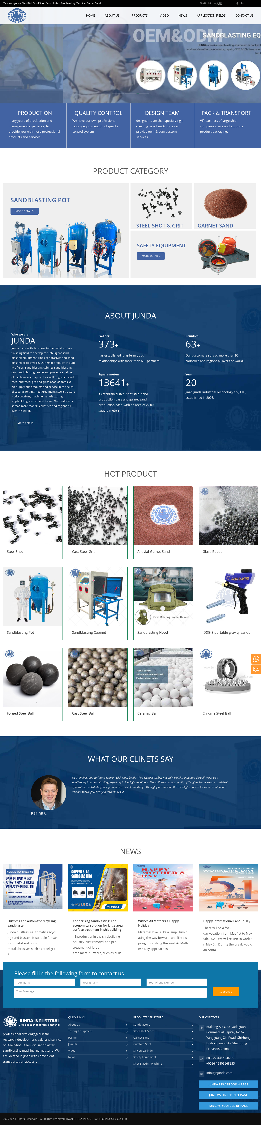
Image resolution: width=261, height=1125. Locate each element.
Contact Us (244, 15)
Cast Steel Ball (83, 713)
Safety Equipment (144, 1057)
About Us (112, 15)
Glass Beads (212, 551)
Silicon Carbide (143, 1050)
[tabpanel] (131, 796)
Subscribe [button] (226, 991)
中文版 (218, 3)
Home (90, 15)
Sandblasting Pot (20, 632)
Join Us (72, 1044)
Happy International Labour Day (226, 921)
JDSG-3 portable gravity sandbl (227, 632)
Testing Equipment (80, 1031)
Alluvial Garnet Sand (153, 551)
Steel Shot (15, 551)
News (182, 15)
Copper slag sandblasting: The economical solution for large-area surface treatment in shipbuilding (98, 925)
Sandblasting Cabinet (89, 632)
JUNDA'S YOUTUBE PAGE (228, 1106)
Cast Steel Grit (83, 551)
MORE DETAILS (24, 211)
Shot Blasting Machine (147, 1063)
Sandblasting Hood (152, 632)
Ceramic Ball (147, 713)
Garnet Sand (141, 1037)
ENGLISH (205, 3)
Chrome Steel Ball (217, 713)
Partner (73, 1037)
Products (140, 15)
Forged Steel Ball (20, 713)
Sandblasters (141, 1024)
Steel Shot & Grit (143, 1031)
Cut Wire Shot (142, 1044)
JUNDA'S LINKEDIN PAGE (228, 1095)
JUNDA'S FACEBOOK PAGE (228, 1084)
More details (25, 423)
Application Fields (211, 15)
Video (164, 15)
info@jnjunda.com (219, 1073)
